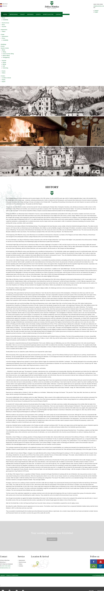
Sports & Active (48, 14)
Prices (3, 18)
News (3, 24)
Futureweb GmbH (99, 575)
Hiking (4, 62)
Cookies (21, 566)
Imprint (3, 81)
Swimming (5, 68)
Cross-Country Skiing (8, 53)
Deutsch (96, 10)
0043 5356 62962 (98, 4)
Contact (58, 14)
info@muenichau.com (99, 6)
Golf (4, 66)
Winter (3, 50)
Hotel (5, 14)
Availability (5, 19)
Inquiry (3, 79)
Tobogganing (6, 57)
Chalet (22, 14)
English (96, 12)
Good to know (5, 22)
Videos (3, 31)
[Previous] (2, 132)
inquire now (52, 539)
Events (38, 14)
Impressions (14, 14)
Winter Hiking (6, 55)
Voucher (4, 26)
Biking (4, 64)
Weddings (30, 14)
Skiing (4, 51)
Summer (4, 60)
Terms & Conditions (12, 575)
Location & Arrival (6, 77)
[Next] (102, 132)
